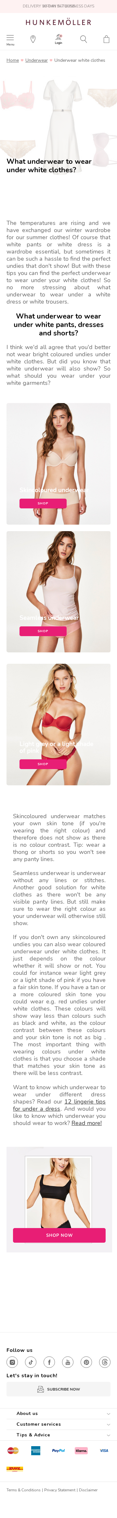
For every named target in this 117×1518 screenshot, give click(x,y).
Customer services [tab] (39, 1424)
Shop (43, 503)
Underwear (36, 60)
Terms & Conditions (23, 1490)
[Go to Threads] (104, 1362)
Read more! (87, 1123)
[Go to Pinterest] (86, 1362)
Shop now (59, 1235)
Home (12, 60)
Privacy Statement (59, 1490)
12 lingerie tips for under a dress (59, 1105)
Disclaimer (88, 1490)
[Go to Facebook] (49, 1362)
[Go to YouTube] (67, 1362)
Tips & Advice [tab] (33, 1435)
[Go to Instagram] (12, 1362)
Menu (10, 44)
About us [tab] (27, 1413)
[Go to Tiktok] (30, 1362)
